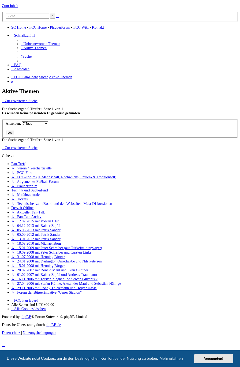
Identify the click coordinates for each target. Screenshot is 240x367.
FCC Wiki (81, 27)
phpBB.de (53, 325)
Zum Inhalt (10, 6)
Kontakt (98, 27)
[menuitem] (40, 44)
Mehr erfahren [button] (171, 358)
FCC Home (38, 27)
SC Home (18, 27)
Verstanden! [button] (213, 358)
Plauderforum (60, 27)
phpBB (26, 317)
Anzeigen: (14, 123)
